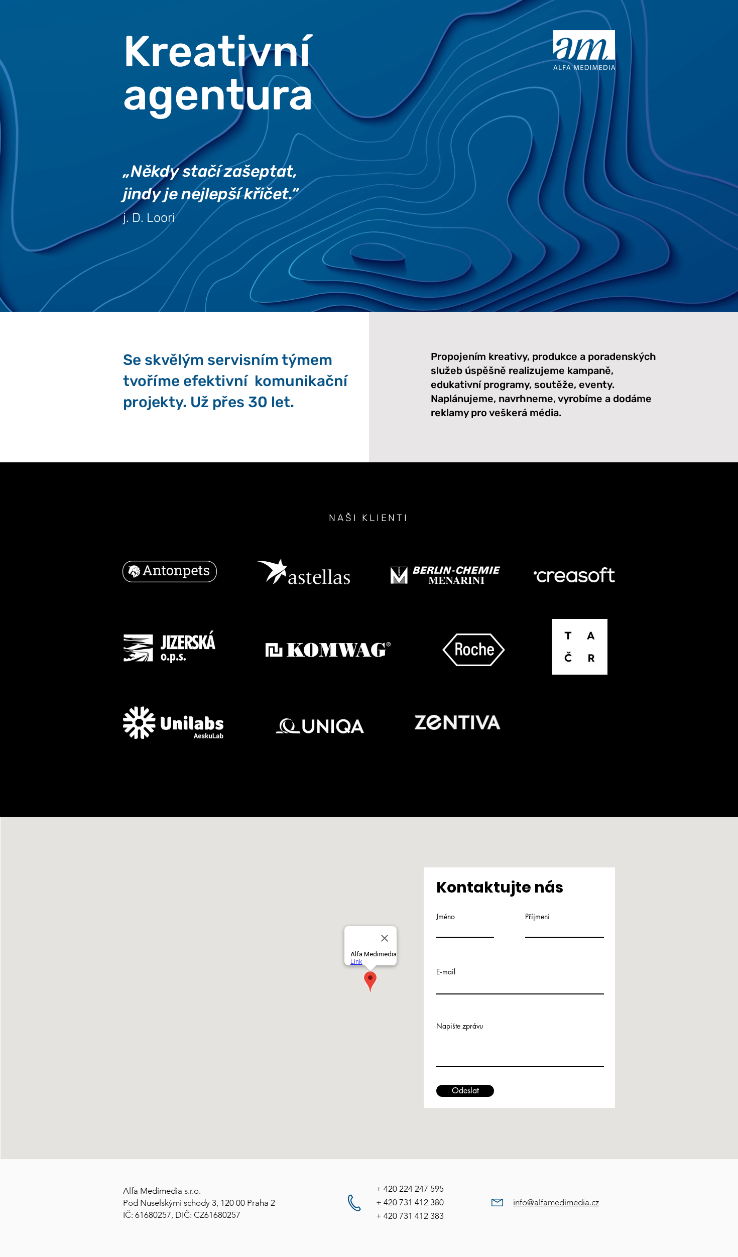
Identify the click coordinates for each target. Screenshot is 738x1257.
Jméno (445, 916)
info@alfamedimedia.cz (556, 1202)
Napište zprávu (459, 1026)
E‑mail (445, 971)
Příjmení (537, 916)
